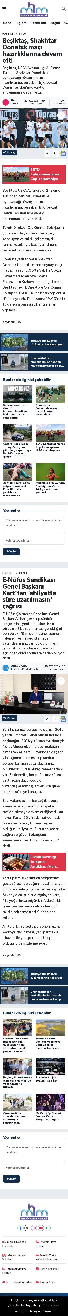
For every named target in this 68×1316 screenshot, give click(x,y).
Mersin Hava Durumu (46, 1244)
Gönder (11, 551)
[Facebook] (20, 1228)
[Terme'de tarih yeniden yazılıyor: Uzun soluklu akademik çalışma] (50, 1027)
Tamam (47, 1311)
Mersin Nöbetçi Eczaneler (14, 1244)
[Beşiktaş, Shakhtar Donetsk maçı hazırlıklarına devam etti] (34, 128)
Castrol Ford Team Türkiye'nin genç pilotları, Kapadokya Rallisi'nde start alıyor (17, 450)
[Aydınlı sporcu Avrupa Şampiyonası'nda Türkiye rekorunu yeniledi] (50, 471)
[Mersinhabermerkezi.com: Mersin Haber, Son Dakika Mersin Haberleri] (34, 9)
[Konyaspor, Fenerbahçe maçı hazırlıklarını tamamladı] (50, 394)
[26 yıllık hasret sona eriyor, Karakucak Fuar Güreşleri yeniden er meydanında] (17, 471)
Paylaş (11, 152)
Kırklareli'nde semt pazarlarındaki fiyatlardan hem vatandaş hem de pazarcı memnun (16, 1045)
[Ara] (64, 9)
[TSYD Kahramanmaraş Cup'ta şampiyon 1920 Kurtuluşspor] (50, 433)
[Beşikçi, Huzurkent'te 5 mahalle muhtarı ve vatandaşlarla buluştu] (17, 1066)
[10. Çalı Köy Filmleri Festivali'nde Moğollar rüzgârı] (50, 1102)
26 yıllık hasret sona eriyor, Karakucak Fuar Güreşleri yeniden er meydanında (16, 489)
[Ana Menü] (4, 9)
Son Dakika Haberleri (19, 1282)
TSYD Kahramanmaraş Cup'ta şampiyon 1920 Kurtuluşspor (50, 447)
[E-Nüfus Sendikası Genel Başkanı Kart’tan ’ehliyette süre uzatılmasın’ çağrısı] (34, 694)
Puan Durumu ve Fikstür (14, 1270)
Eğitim (21, 23)
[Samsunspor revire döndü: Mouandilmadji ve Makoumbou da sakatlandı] (17, 394)
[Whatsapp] (48, 1228)
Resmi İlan (38, 23)
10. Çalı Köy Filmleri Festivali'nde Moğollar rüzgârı (48, 1116)
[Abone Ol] (63, 153)
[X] (27, 1228)
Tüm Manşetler (49, 1268)
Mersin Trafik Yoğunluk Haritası (46, 1257)
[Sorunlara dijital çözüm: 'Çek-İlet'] (50, 1066)
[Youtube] (41, 1228)
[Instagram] (34, 1228)
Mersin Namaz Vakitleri (13, 1257)
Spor (22, 33)
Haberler (8, 33)
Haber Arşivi (47, 1282)
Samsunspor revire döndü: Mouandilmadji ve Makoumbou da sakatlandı (15, 411)
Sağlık (55, 23)
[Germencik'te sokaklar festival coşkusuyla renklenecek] (17, 1102)
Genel (7, 23)
